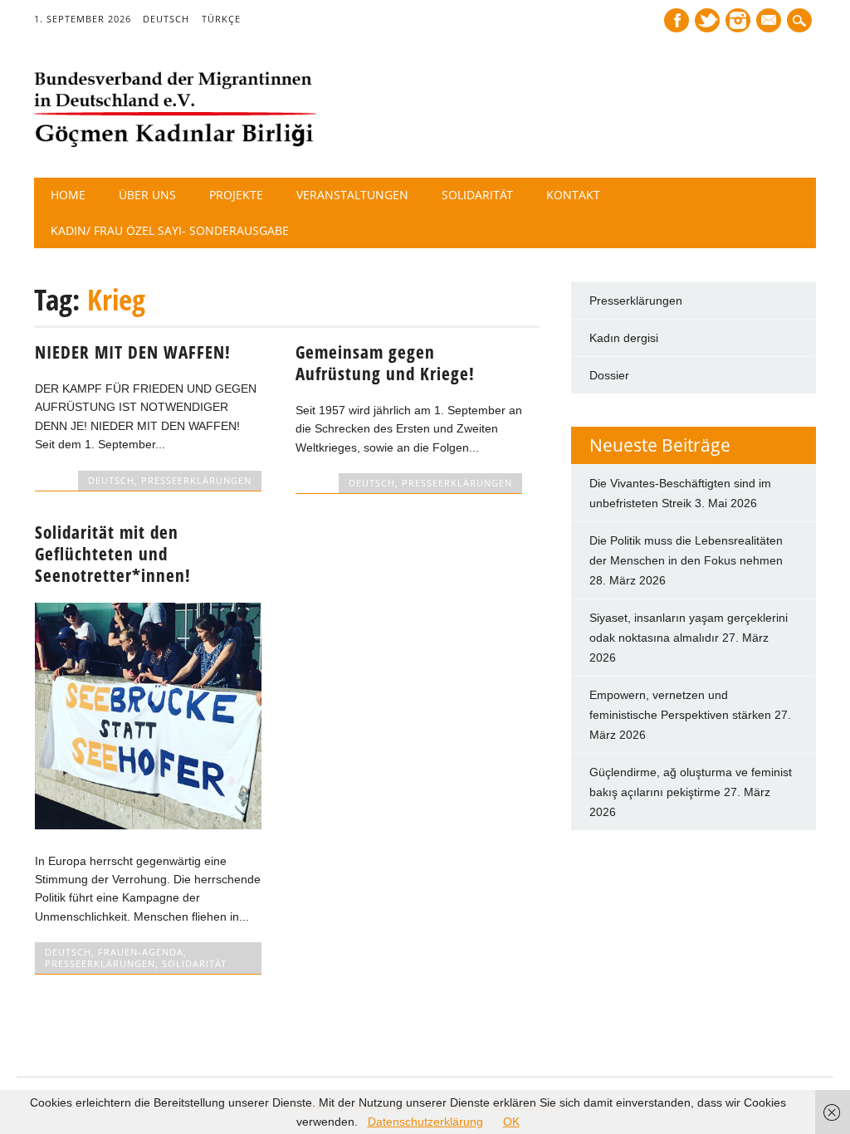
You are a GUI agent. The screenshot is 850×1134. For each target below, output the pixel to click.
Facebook (676, 20)
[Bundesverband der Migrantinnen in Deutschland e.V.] (175, 143)
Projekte (236, 195)
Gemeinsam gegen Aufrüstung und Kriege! (385, 362)
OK (511, 1121)
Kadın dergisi (623, 338)
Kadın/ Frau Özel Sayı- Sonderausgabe (170, 230)
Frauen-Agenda (140, 952)
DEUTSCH (166, 18)
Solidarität (477, 195)
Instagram (737, 20)
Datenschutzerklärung (425, 1121)
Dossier (609, 375)
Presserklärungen (635, 300)
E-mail (770, 21)
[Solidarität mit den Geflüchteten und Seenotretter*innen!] (148, 825)
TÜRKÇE (221, 18)
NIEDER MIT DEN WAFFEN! (133, 352)
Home (68, 195)
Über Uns (147, 195)
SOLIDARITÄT (194, 963)
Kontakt (573, 195)
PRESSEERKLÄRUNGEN (196, 480)
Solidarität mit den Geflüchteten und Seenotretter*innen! (113, 554)
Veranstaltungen (352, 195)
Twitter (707, 20)
